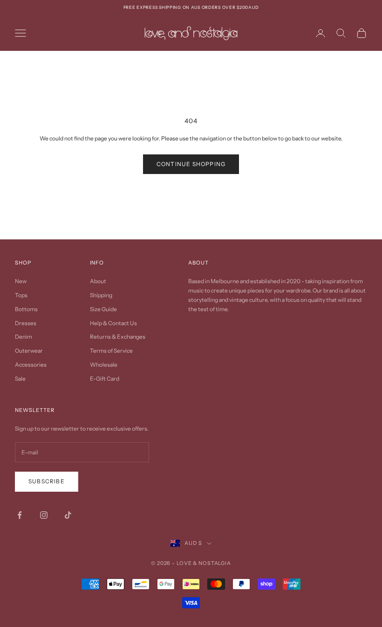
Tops (21, 295)
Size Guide (103, 309)
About (98, 281)
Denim (23, 336)
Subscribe (46, 481)
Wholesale (103, 364)
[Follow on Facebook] (19, 515)
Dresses (25, 323)
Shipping (101, 295)
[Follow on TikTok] (68, 515)
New (21, 281)
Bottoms (26, 309)
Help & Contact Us (113, 323)
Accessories (31, 364)
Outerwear (29, 350)
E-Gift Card (104, 378)
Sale (20, 378)
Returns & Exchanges (117, 336)
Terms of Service (111, 350)
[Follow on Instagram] (43, 515)
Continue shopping (191, 163)
